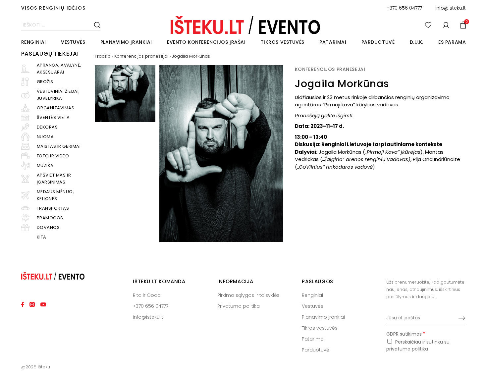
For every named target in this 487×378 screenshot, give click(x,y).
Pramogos (50, 218)
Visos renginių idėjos (53, 8)
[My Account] (446, 25)
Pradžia (103, 56)
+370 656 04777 (404, 8)
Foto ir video (53, 156)
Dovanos (48, 227)
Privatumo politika (238, 306)
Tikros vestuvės (282, 42)
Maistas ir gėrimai (59, 146)
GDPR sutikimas (405, 334)
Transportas (53, 208)
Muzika (45, 165)
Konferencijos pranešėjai (141, 56)
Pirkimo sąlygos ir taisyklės (248, 295)
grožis (45, 82)
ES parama (452, 42)
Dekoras (47, 127)
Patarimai (332, 42)
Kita (41, 237)
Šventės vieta (53, 117)
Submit (462, 318)
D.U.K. (416, 42)
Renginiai (33, 42)
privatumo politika (407, 349)
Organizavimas (56, 108)
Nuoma (45, 137)
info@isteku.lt (450, 8)
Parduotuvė (378, 42)
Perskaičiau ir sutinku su (418, 345)
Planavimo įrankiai (126, 42)
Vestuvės (73, 42)
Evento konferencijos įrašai (206, 42)
